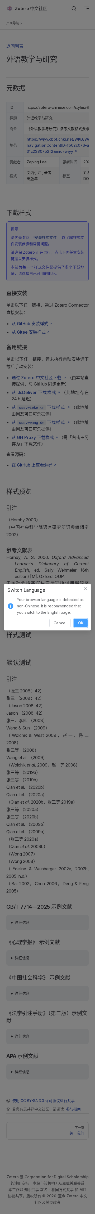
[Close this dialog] (85, 589)
